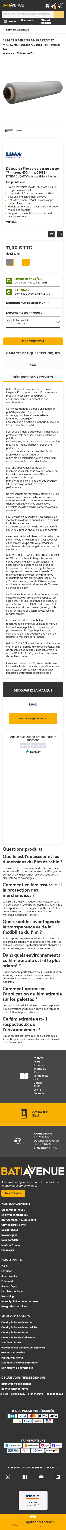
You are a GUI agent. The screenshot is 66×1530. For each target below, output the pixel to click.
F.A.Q (4, 1266)
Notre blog (7, 1296)
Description (33, 341)
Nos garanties (9, 1230)
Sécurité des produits (33, 377)
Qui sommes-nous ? (13, 1210)
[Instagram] (8, 1478)
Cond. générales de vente (16, 1322)
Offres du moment (45, 22)
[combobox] (33, 14)
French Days (35, 1393)
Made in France (10, 1245)
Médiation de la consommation (19, 1362)
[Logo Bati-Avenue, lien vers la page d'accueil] (13, 5)
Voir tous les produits (30, 718)
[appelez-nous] (24, 1117)
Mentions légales (11, 1342)
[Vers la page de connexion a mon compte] (60, 5)
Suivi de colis (9, 1276)
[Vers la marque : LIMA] (14, 162)
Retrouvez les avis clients (16, 1384)
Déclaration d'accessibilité (17, 1367)
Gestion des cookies (13, 1352)
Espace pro (7, 1250)
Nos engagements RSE (14, 1215)
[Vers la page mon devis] (47, 5)
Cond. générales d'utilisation (18, 1337)
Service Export (9, 1286)
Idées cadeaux (54, 1393)
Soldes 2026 (18, 1393)
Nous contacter (10, 1240)
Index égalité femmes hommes (19, 1301)
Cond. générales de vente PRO (19, 1327)
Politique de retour (12, 1357)
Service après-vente (13, 1225)
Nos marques (9, 1235)
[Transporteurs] (33, 1452)
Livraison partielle (12, 1291)
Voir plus (11, 222)
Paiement (7, 1281)
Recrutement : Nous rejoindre (18, 1220)
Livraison (6, 1271)
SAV (33, 365)
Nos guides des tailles (14, 1306)
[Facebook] (25, 1478)
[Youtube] (41, 1477)
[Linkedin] (58, 1478)
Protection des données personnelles (23, 1347)
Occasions (27, 20)
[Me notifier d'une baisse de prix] (60, 234)
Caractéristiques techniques (33, 353)
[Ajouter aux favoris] (51, 234)
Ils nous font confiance (14, 1388)
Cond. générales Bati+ (14, 1332)
